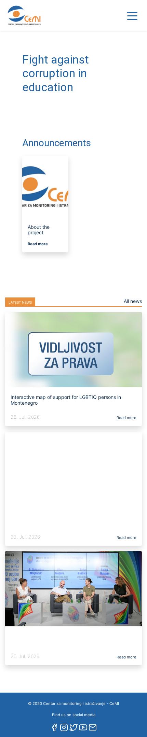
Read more (38, 243)
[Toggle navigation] (132, 15)
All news (133, 301)
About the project (39, 230)
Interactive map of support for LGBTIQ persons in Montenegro (66, 400)
